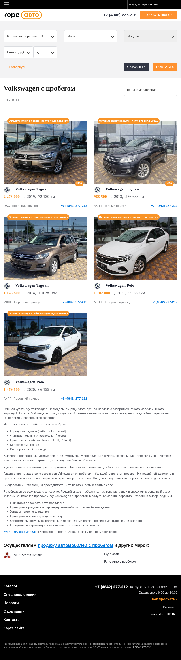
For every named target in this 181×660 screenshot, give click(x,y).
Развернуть (17, 67)
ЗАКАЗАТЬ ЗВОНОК (159, 15)
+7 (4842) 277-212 (119, 15)
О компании (14, 611)
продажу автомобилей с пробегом (75, 545)
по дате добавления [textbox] (141, 89)
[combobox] (145, 4)
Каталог (10, 586)
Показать (165, 66)
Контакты (12, 620)
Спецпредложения (20, 594)
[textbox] (145, 4)
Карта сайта (14, 628)
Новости (11, 603)
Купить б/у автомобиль (20, 531)
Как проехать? (164, 599)
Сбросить (136, 66)
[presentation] (81, 152)
